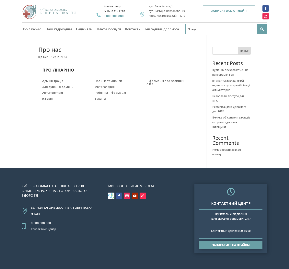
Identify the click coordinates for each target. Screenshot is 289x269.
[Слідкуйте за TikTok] (143, 196)
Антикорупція (52, 93)
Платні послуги (109, 29)
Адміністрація (52, 81)
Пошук (244, 51)
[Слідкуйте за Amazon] (111, 196)
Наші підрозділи (59, 29)
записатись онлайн (229, 11)
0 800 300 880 (114, 16)
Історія (47, 98)
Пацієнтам (84, 29)
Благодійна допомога (162, 29)
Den (45, 57)
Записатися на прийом (231, 245)
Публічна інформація (110, 93)
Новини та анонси (108, 81)
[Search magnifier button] (262, 29)
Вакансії (101, 98)
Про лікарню (31, 29)
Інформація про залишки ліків (165, 82)
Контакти (133, 29)
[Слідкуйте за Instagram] (265, 16)
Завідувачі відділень (57, 87)
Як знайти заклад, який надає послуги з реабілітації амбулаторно (231, 85)
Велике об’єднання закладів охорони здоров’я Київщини (231, 122)
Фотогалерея (105, 87)
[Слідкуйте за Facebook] (265, 8)
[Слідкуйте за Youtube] (135, 196)
